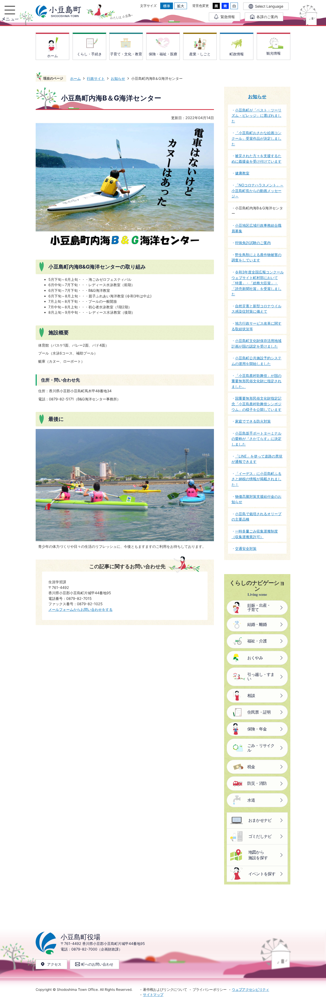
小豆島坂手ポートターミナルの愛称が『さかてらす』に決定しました (256, 438)
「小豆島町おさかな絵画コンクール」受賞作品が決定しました (256, 138)
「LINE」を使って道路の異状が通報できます (257, 459)
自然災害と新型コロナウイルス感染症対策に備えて (256, 309)
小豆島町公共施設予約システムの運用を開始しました (256, 361)
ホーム (75, 78)
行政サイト (96, 78)
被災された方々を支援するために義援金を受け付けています (256, 158)
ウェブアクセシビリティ (250, 990)
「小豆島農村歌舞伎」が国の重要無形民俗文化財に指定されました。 (256, 381)
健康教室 (242, 173)
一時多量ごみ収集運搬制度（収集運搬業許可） (255, 534)
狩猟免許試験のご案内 (253, 242)
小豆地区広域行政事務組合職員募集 (256, 228)
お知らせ (118, 78)
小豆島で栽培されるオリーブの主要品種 (256, 517)
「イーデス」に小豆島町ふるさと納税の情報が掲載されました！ (256, 479)
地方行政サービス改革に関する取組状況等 (256, 326)
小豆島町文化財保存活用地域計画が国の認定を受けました (256, 343)
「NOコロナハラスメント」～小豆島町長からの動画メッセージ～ (257, 190)
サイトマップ (153, 995)
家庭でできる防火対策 (253, 421)
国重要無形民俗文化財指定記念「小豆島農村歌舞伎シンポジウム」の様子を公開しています (256, 403)
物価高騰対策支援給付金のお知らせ (256, 499)
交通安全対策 (245, 548)
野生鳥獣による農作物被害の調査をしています (256, 257)
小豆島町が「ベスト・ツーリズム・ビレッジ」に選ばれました (256, 115)
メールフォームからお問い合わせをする (80, 609)
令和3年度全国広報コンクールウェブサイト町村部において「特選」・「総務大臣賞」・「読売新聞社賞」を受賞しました (258, 283)
